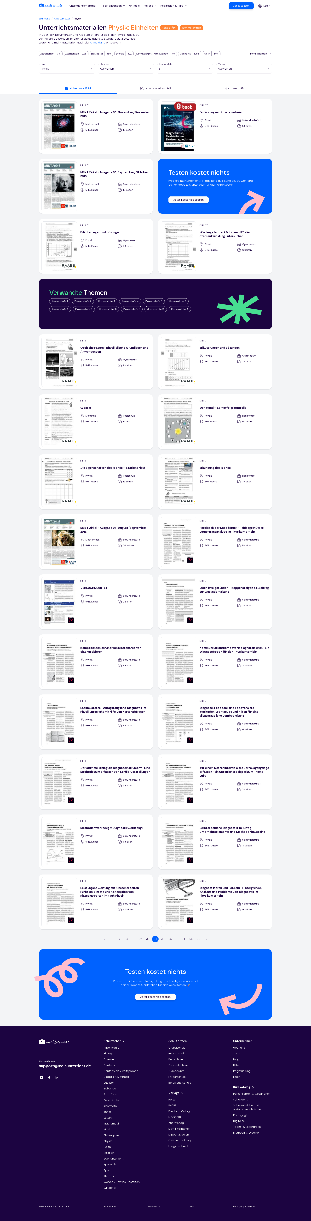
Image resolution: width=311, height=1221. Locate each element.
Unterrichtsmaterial (82, 6)
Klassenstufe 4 (130, 301)
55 (191, 939)
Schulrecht (240, 1099)
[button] (134, 5)
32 (140, 939)
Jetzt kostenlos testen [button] (188, 200)
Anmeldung (97, 42)
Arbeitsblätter (62, 18)
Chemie (109, 1059)
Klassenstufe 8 (60, 309)
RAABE (172, 1105)
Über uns (239, 1048)
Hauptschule (176, 1053)
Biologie (109, 1053)
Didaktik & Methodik (117, 1077)
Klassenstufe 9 (83, 309)
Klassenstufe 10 (108, 309)
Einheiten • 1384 (80, 88)
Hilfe (236, 1065)
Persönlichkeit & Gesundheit (252, 1094)
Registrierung (242, 1071)
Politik (107, 1147)
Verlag (221, 64)
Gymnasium (176, 1071)
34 (155, 939)
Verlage (173, 1093)
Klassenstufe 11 (131, 309)
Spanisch (110, 1164)
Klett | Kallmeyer (179, 1129)
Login (236, 1077)
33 (147, 939)
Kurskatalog (241, 1087)
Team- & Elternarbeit (247, 1127)
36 (170, 939)
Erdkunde (110, 1088)
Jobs (236, 1053)
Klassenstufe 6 (153, 301)
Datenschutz (153, 1206)
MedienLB (174, 1117)
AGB (192, 1206)
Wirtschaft (110, 1188)
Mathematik (111, 1123)
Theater (109, 1176)
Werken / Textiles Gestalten (122, 1182)
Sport (107, 1170)
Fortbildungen (112, 6)
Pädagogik (240, 1115)
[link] (50, 5)
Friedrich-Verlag (179, 1111)
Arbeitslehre (111, 1048)
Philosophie (111, 1135)
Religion (109, 1153)
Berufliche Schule (179, 1083)
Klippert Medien (178, 1134)
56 (198, 939)
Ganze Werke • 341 (158, 88)
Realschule (175, 1059)
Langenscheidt (178, 1146)
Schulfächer (112, 1041)
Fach (43, 64)
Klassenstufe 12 (155, 309)
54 (183, 939)
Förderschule (177, 1077)
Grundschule (177, 1048)
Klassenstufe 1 (60, 301)
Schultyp (104, 64)
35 (162, 939)
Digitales (239, 1121)
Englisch (109, 1083)
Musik (107, 1129)
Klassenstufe (165, 64)
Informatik (110, 1106)
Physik (108, 1141)
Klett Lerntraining (179, 1140)
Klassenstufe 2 (83, 301)
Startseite (44, 18)
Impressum (110, 1206)
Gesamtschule (178, 1065)
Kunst (107, 1112)
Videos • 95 (236, 88)
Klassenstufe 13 (180, 309)
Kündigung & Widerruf (244, 1206)
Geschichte (111, 1100)
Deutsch (109, 1065)
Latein (108, 1118)
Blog (236, 1059)
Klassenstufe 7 (177, 301)
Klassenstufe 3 (106, 301)
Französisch (111, 1094)
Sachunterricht (113, 1158)
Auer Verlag (176, 1123)
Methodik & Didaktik (246, 1133)
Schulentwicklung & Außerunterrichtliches (247, 1107)
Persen (172, 1099)
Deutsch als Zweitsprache (121, 1071)
